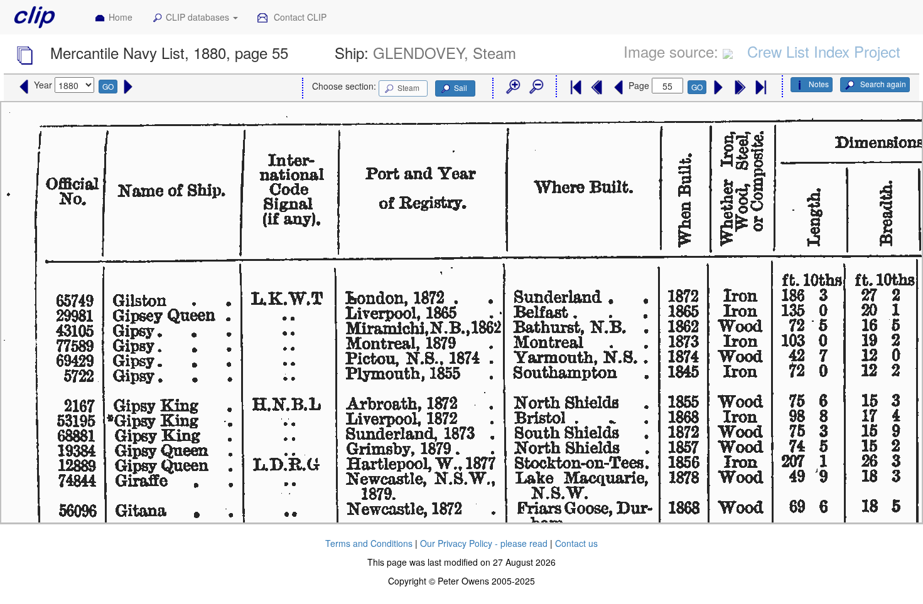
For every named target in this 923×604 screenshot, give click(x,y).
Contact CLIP (299, 17)
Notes (819, 83)
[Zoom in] (512, 87)
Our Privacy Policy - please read (484, 543)
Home (120, 17)
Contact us (576, 543)
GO (108, 86)
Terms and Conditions (369, 543)
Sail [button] (460, 87)
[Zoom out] (535, 87)
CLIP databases (199, 17)
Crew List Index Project (823, 51)
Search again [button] (882, 83)
